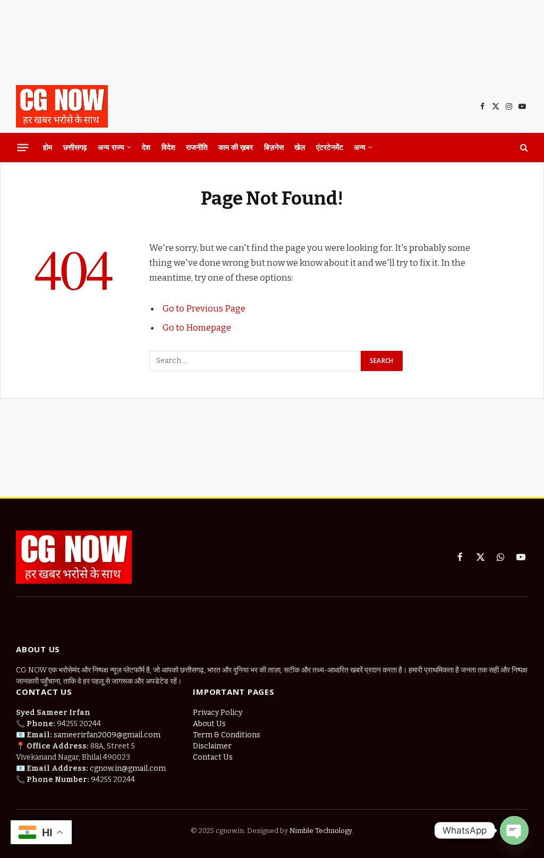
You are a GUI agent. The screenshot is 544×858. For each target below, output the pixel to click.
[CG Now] (62, 106)
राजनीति (197, 147)
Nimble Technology (320, 831)
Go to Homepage (197, 327)
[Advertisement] (272, 40)
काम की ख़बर (235, 147)
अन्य (360, 147)
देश (146, 147)
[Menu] (23, 147)
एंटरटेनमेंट (329, 147)
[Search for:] (255, 361)
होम (47, 147)
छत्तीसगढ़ (75, 147)
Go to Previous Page (204, 308)
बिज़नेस (274, 147)
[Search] (523, 147)
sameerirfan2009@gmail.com (107, 734)
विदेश (168, 147)
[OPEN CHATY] (514, 830)
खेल (299, 147)
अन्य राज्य (111, 147)
